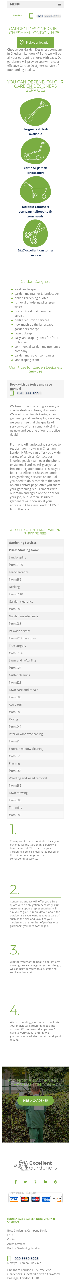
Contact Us (14, 1239)
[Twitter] (25, 1182)
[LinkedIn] (45, 1182)
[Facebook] (15, 1182)
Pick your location (38, 42)
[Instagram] (35, 1182)
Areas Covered (16, 1244)
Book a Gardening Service (23, 1248)
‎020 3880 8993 (29, 393)
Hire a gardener (35, 1101)
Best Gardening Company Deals (27, 1230)
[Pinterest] (55, 1182)
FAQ (10, 1235)
